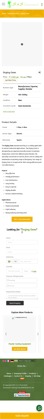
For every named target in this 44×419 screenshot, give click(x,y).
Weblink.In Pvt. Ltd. (27, 388)
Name (8, 238)
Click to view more (9, 111)
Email (8, 247)
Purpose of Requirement (14, 276)
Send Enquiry (22, 415)
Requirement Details (13, 292)
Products (32, 373)
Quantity (9, 267)
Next (38, 334)
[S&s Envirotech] (22, 4)
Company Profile (20, 373)
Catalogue (7, 376)
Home (4, 13)
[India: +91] (9, 261)
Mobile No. (10, 257)
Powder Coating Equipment (16, 344)
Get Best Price (10, 80)
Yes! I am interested (22, 219)
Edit (34, 271)
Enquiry (28, 376)
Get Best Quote (16, 349)
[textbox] (26, 271)
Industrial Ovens (13, 13)
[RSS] (22, 378)
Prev (6, 334)
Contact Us (18, 376)
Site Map (37, 376)
